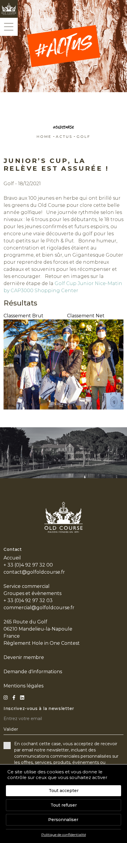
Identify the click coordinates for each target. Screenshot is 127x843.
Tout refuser (64, 805)
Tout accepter (64, 790)
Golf (83, 136)
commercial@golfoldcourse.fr (39, 607)
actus (64, 136)
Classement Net (86, 316)
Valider (11, 729)
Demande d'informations (33, 671)
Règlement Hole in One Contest (42, 643)
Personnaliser (63, 819)
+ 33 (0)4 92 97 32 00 (28, 565)
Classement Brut (23, 316)
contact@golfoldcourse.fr (34, 572)
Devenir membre (24, 657)
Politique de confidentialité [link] (63, 834)
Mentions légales (23, 686)
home (44, 136)
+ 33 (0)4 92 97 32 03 (28, 600)
